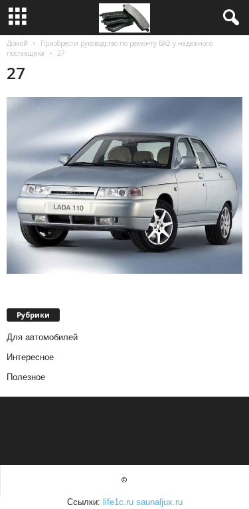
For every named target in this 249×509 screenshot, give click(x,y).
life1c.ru (118, 502)
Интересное (30, 357)
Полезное (26, 377)
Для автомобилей (42, 337)
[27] (124, 185)
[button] (228, 18)
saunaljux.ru (159, 502)
